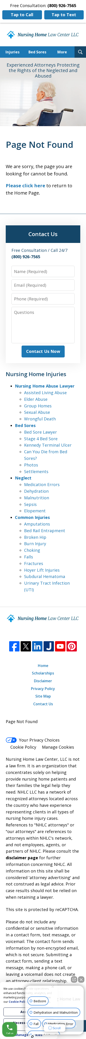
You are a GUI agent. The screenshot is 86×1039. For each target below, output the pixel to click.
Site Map (43, 696)
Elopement (35, 510)
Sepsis (30, 504)
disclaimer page (22, 857)
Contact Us (43, 703)
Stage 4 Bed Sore (41, 438)
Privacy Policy (43, 688)
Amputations (37, 524)
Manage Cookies (58, 747)
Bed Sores (37, 52)
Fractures (33, 563)
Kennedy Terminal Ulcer (48, 445)
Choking (32, 550)
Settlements (36, 471)
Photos (31, 465)
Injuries (12, 52)
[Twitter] (26, 646)
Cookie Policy (23, 747)
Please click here (25, 185)
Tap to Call (22, 14)
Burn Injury (35, 543)
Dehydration (36, 491)
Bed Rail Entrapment (44, 530)
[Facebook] (14, 646)
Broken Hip (35, 537)
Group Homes (38, 406)
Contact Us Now (43, 351)
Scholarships (43, 673)
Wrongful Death (40, 419)
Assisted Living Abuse (45, 392)
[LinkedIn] (37, 646)
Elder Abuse (35, 399)
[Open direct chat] (74, 979)
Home (43, 665)
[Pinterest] (72, 646)
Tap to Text (64, 14)
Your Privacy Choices (39, 740)
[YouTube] (60, 646)
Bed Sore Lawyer (40, 432)
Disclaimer (43, 680)
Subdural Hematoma (44, 576)
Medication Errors (42, 484)
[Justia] (49, 646)
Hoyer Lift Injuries (42, 570)
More (62, 52)
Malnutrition (36, 497)
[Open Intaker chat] (32, 1036)
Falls (28, 557)
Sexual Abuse (37, 412)
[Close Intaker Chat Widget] (81, 979)
